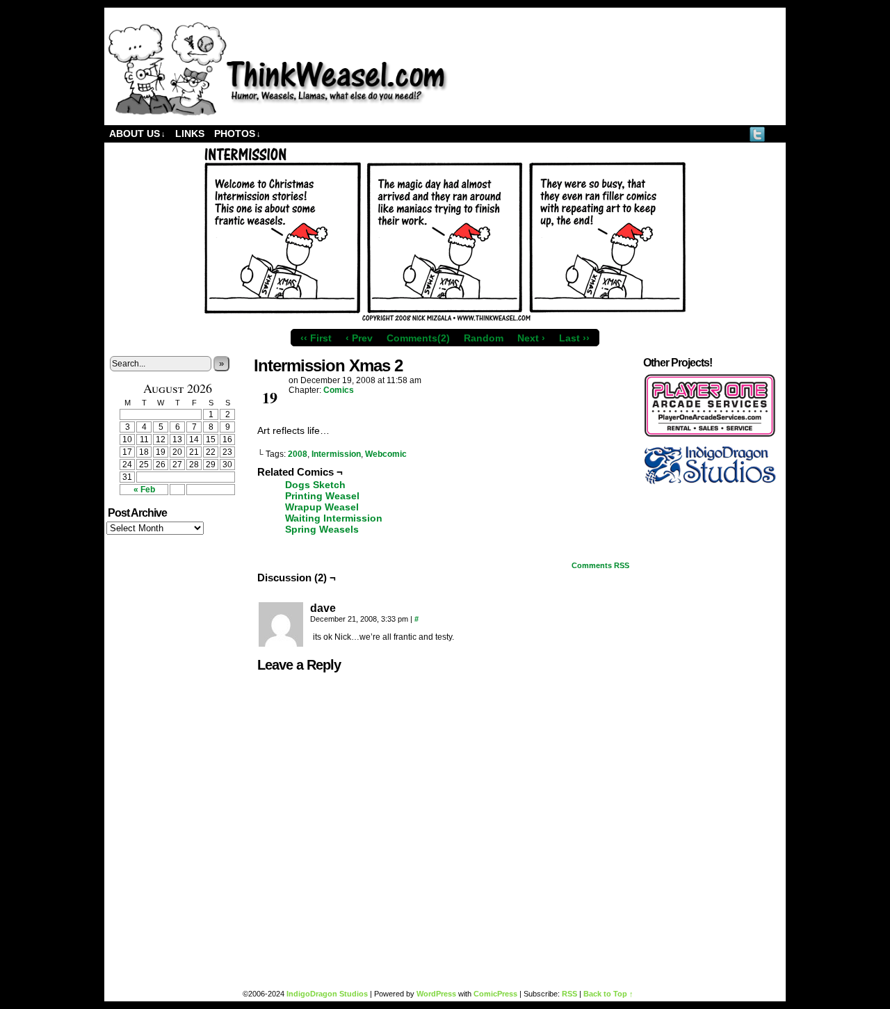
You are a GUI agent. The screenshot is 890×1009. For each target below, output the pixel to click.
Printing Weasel (322, 495)
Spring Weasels (322, 529)
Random (483, 338)
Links (189, 133)
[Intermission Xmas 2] (445, 319)
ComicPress (495, 994)
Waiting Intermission (333, 518)
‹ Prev (359, 338)
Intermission (336, 454)
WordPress (436, 994)
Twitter (757, 134)
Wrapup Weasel (322, 506)
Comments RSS (600, 565)
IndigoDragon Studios (327, 994)
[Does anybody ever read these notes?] (278, 112)
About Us (137, 133)
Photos (237, 133)
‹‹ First (316, 338)
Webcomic (386, 454)
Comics (338, 390)
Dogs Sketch (315, 484)
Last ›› (574, 338)
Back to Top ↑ (608, 994)
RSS (775, 134)
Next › (531, 338)
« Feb (144, 489)
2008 (297, 454)
